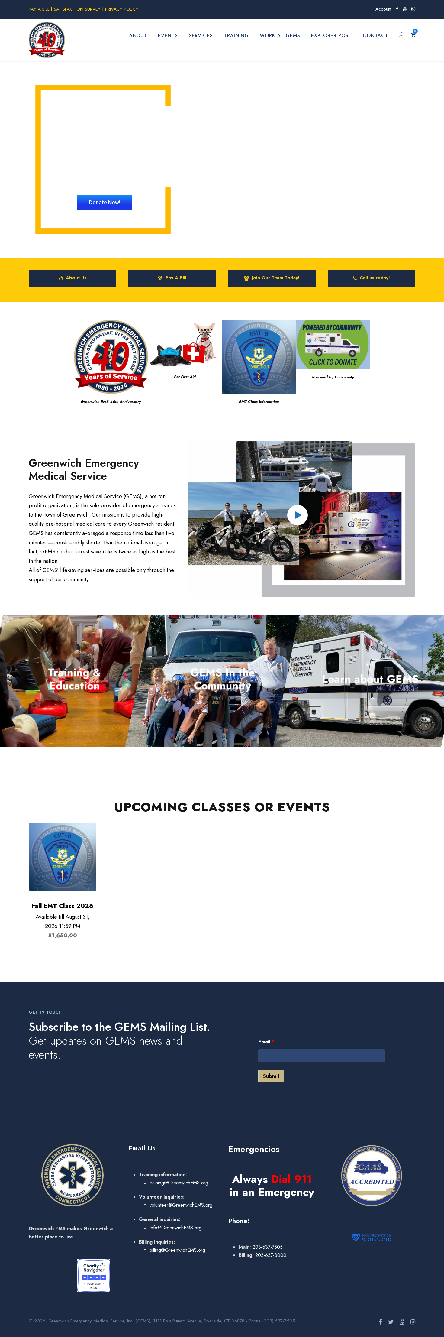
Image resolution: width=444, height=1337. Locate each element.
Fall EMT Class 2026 (62, 906)
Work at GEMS (280, 35)
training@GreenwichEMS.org (179, 1182)
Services (201, 35)
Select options (62, 849)
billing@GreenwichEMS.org (177, 1250)
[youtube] (405, 9)
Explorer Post (331, 35)
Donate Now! (104, 202)
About (138, 35)
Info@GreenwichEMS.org (175, 1227)
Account (383, 9)
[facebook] (397, 9)
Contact (375, 35)
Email (266, 1042)
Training (236, 35)
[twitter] (391, 1322)
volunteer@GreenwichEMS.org (181, 1205)
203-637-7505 (267, 1247)
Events (168, 35)
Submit (271, 1076)
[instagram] (413, 9)
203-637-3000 (270, 1255)
